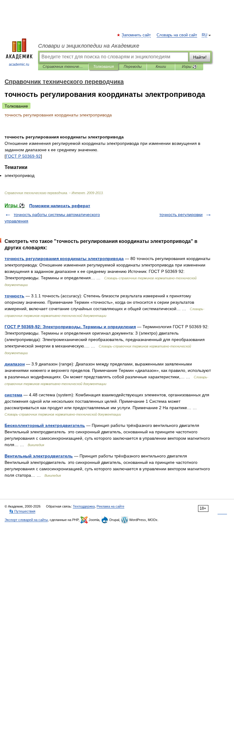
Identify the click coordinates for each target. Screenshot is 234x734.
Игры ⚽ (189, 66)
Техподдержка (84, 506)
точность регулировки (181, 214)
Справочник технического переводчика (63, 66)
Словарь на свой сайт (177, 35)
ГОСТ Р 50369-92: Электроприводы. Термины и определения (70, 326)
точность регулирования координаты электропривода (64, 258)
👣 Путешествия (22, 511)
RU (204, 35)
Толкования (103, 66)
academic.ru (19, 64)
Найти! (200, 57)
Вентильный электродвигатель (39, 455)
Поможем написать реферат (59, 205)
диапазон (15, 363)
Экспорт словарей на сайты (26, 520)
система (13, 394)
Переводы (133, 66)
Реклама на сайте (110, 506)
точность (14, 295)
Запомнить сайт (136, 35)
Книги (161, 66)
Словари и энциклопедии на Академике (88, 46)
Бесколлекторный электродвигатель (45, 425)
